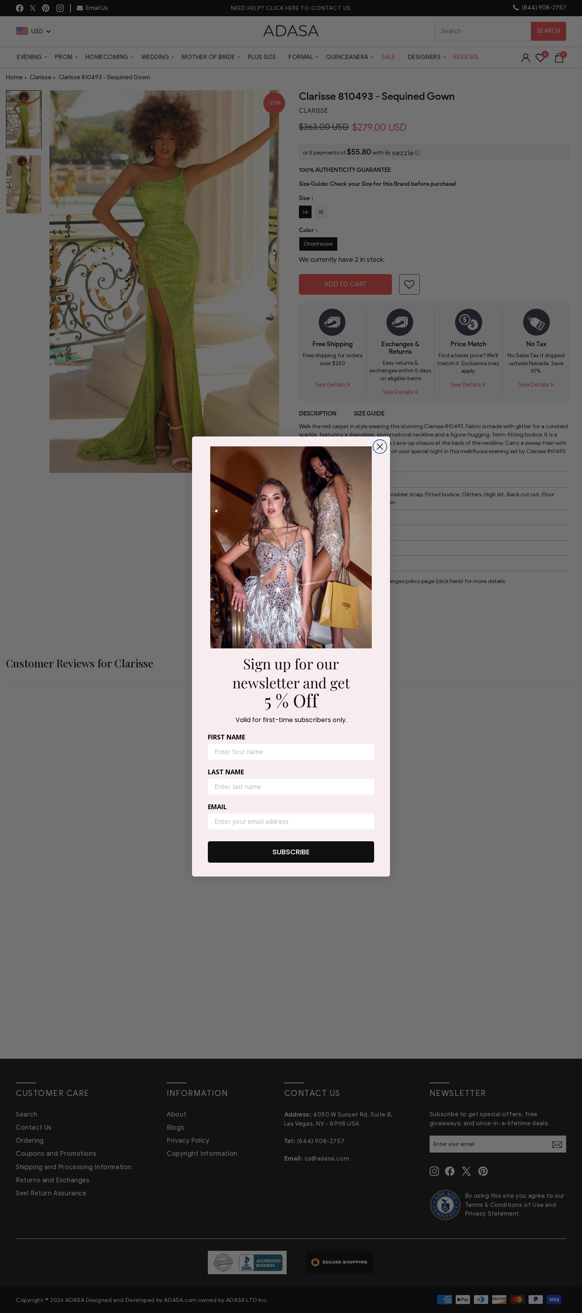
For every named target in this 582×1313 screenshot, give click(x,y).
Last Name (226, 772)
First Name (226, 737)
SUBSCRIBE (291, 852)
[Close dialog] (380, 447)
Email (217, 806)
